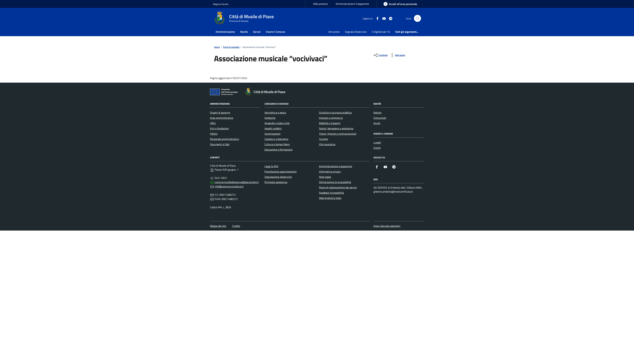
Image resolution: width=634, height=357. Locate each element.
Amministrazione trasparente (335, 166)
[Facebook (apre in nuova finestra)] (376, 18)
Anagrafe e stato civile (277, 123)
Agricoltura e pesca (275, 113)
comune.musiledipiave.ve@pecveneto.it (237, 182)
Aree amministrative (221, 118)
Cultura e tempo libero (277, 144)
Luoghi (377, 142)
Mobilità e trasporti (329, 123)
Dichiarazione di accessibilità (335, 182)
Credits (236, 226)
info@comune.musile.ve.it (229, 186)
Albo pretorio (320, 4)
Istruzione (334, 32)
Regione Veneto (220, 4)
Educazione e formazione (278, 150)
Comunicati (379, 118)
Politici (214, 134)
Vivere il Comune (275, 32)
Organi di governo (220, 113)
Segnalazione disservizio (278, 177)
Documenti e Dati (219, 144)
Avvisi (376, 123)
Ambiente (269, 118)
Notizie (377, 113)
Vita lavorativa (327, 144)
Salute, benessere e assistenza (336, 128)
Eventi (377, 148)
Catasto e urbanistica (276, 139)
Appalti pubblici (273, 128)
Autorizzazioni (272, 134)
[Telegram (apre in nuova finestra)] (389, 18)
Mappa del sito (218, 226)
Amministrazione (225, 32)
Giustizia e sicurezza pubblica (335, 113)
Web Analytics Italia (330, 198)
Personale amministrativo (224, 139)
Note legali (325, 177)
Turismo (323, 139)
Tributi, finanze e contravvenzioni (337, 134)
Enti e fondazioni (219, 128)
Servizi (257, 32)
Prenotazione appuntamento (280, 172)
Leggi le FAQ (271, 166)
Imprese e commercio (331, 118)
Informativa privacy (330, 172)
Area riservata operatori (386, 226)
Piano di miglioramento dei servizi (338, 187)
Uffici (213, 123)
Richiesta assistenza (275, 182)
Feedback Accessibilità (331, 193)
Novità (244, 32)
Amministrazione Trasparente (352, 4)
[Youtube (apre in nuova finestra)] (382, 18)
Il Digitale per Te (381, 32)
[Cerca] (417, 18)
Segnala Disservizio (356, 32)
